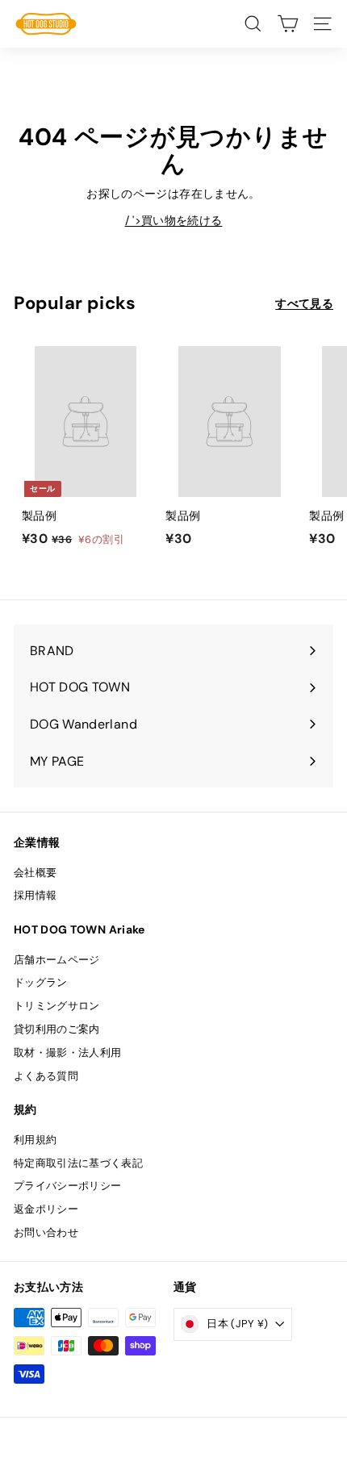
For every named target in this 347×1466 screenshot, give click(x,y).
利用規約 (35, 1139)
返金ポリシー (46, 1209)
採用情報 (35, 895)
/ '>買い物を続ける (174, 220)
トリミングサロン (57, 1006)
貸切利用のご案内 (57, 1029)
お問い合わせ (46, 1232)
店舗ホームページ (57, 960)
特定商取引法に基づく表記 (78, 1163)
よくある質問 (46, 1076)
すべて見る (304, 303)
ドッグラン (41, 982)
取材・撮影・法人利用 (68, 1052)
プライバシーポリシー (68, 1185)
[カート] (288, 24)
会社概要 (35, 872)
